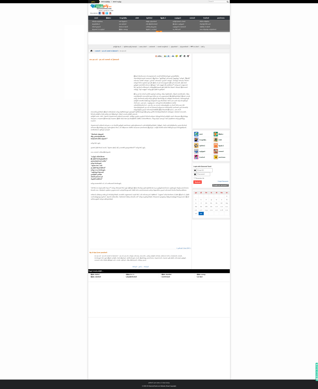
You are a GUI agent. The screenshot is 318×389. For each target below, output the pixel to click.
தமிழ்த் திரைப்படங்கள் (179, 21)
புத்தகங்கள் (174, 46)
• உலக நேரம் (199, 276)
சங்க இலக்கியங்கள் (152, 24)
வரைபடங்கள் (143, 46)
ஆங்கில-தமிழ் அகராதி (130, 46)
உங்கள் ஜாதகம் (96, 26)
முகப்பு (93, 1)
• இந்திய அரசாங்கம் (166, 274)
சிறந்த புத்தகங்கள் (151, 21)
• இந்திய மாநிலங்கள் (95, 276)
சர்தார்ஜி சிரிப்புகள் (205, 24)
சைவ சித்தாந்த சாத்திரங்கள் (208, 29)
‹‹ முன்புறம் (179, 248)
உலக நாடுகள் (122, 24)
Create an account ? (220, 185)
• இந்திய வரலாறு (200, 274)
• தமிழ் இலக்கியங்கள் (131, 276)
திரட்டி (203, 46)
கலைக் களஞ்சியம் (163, 46)
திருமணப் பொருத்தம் (98, 29)
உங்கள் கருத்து (117, 1)
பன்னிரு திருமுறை (151, 26)
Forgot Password (223, 181)
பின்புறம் (134, 266)
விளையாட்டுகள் (123, 26)
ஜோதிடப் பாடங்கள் (151, 29)
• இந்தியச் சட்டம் (129, 274)
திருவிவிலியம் (96, 24)
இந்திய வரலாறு (123, 29)
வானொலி (152, 46)
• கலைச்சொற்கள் (165, 276)
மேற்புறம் (146, 266)
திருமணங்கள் (184, 46)
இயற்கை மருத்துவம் (178, 24)
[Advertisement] (184, 9)
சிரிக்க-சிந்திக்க (204, 21)
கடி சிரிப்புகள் (177, 29)
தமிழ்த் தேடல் (117, 46)
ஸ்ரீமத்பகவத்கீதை (97, 21)
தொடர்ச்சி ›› (187, 248)
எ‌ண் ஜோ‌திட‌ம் (123, 21)
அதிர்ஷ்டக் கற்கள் (205, 26)
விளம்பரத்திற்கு (105, 1)
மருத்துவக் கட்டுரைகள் (179, 26)
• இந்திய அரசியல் (94, 274)
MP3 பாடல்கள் (195, 46)
